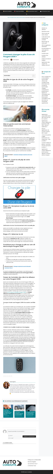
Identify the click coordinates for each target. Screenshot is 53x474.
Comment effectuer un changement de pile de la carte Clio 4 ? (7, 412)
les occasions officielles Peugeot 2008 (16, 292)
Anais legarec (16, 59)
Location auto (45, 53)
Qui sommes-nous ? (32, 463)
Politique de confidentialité (34, 459)
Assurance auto (45, 31)
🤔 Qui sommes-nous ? (32, 11)
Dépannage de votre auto (45, 42)
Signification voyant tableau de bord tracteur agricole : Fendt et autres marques (46, 152)
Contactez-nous (32, 465)
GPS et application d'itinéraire (46, 45)
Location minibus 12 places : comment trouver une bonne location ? (46, 145)
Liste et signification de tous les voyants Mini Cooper (46, 131)
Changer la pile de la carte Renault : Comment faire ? (30, 413)
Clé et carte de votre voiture (19, 17)
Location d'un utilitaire (45, 56)
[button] (26, 14)
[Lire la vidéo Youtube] (19, 194)
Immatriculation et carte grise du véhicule (46, 50)
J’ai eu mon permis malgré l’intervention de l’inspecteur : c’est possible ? (46, 137)
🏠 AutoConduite (7, 11)
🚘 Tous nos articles (19, 11)
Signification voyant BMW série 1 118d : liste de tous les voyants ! (46, 117)
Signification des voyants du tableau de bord (46, 63)
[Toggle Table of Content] (32, 76)
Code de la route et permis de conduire (46, 38)
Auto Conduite (10, 17)
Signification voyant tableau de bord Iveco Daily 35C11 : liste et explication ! (46, 123)
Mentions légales (32, 461)
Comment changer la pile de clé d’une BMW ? (19, 413)
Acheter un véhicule (44, 28)
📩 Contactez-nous (45, 11)
